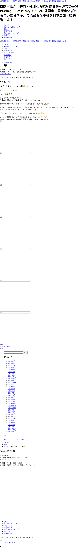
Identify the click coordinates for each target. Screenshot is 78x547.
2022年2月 (11, 399)
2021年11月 (12, 406)
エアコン (11, 439)
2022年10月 (12, 382)
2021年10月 (12, 408)
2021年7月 (11, 414)
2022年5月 (11, 393)
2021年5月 (11, 418)
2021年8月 (11, 412)
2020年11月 (12, 431)
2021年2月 (11, 425)
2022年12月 (12, 378)
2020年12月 (12, 429)
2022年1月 (11, 401)
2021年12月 (12, 403)
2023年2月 (11, 374)
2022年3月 (11, 397)
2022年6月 (11, 391)
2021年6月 (11, 416)
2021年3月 (11, 423)
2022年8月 (11, 386)
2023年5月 (11, 367)
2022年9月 (11, 384)
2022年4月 (11, 395)
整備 (23, 439)
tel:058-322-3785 (5, 74)
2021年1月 (11, 427)
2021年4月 (11, 420)
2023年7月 (11, 363)
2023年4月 (11, 370)
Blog (5, 444)
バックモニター (18, 439)
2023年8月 (11, 361)
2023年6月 (11, 365)
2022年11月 (12, 380)
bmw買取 (6, 439)
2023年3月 (11, 372)
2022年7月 (11, 389)
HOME (6, 443)
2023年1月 (11, 376)
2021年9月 (11, 410)
